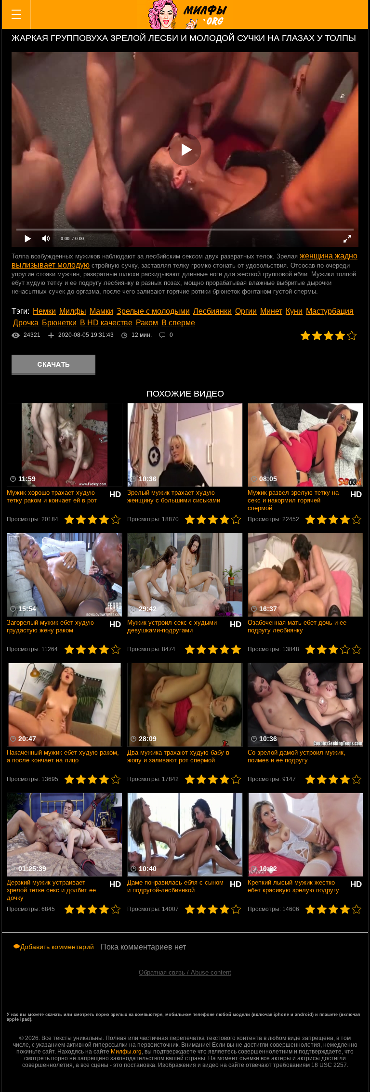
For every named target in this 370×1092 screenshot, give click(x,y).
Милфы (72, 311)
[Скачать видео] (53, 365)
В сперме (178, 323)
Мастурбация (330, 311)
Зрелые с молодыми (153, 311)
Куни (294, 311)
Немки (44, 311)
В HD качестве (106, 323)
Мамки (101, 311)
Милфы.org (126, 1051)
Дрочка (26, 323)
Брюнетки (59, 323)
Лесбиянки (212, 311)
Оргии (246, 311)
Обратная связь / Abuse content (185, 972)
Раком (147, 323)
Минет (271, 311)
